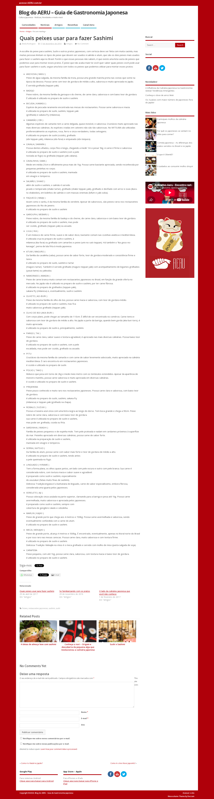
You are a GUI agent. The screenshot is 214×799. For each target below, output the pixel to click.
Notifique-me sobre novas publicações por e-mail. (46, 744)
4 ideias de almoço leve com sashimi (38, 644)
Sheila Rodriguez (29, 44)
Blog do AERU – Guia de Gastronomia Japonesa (73, 12)
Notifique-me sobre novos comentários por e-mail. (46, 738)
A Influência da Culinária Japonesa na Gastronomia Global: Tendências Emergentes (168, 89)
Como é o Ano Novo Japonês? (122, 763)
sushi (58, 608)
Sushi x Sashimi (117, 644)
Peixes (25, 608)
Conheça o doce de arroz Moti (159, 95)
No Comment (83, 44)
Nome (84, 712)
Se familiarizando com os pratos (74, 591)
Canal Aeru (88, 24)
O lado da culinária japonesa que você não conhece (114, 592)
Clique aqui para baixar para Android (37, 781)
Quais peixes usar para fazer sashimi (37, 591)
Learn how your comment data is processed (59, 749)
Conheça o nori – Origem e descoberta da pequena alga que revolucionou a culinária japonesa (78, 647)
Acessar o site (188, 793)
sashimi (52, 608)
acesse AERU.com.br (30, 3)
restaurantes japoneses (38, 608)
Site (83, 725)
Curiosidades (29, 24)
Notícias (45, 24)
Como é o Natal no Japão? (32, 763)
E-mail (84, 718)
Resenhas (73, 24)
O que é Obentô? (165, 154)
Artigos (59, 24)
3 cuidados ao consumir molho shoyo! (175, 166)
